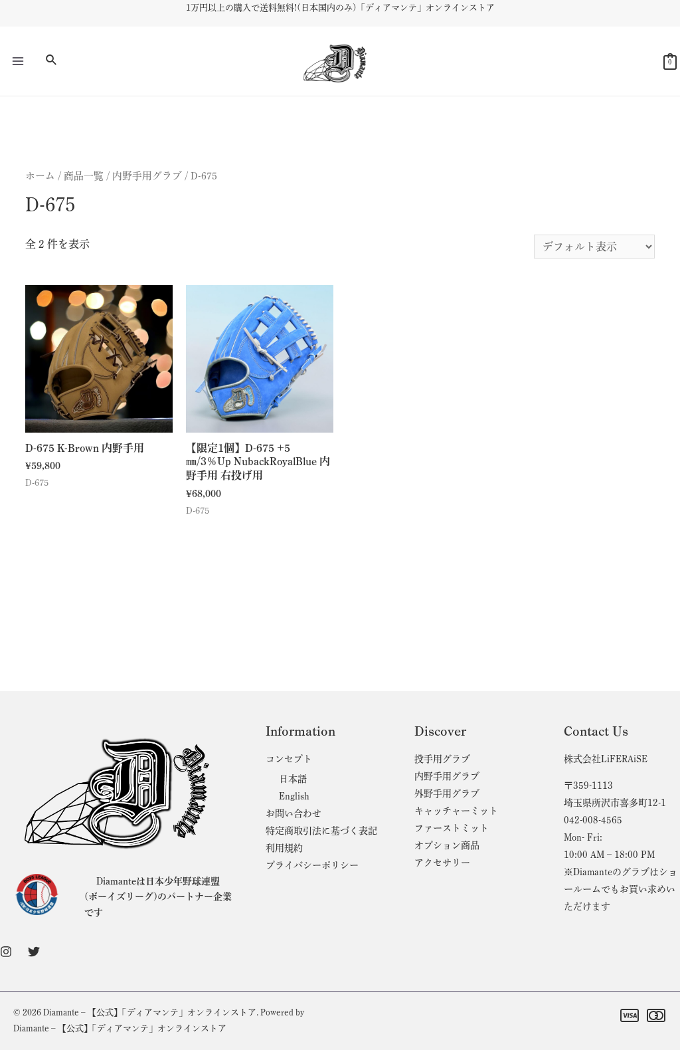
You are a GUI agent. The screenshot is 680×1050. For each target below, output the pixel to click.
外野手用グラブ (446, 793)
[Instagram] (6, 952)
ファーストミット (451, 828)
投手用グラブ (442, 759)
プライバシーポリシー (312, 865)
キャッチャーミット (456, 810)
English (294, 796)
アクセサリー (442, 862)
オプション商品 (446, 845)
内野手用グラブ (147, 176)
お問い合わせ (293, 813)
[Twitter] (34, 952)
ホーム (40, 176)
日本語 (293, 779)
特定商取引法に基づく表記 (321, 830)
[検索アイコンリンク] (52, 61)
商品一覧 (84, 176)
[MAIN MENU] (18, 61)
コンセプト (289, 759)
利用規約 (284, 848)
